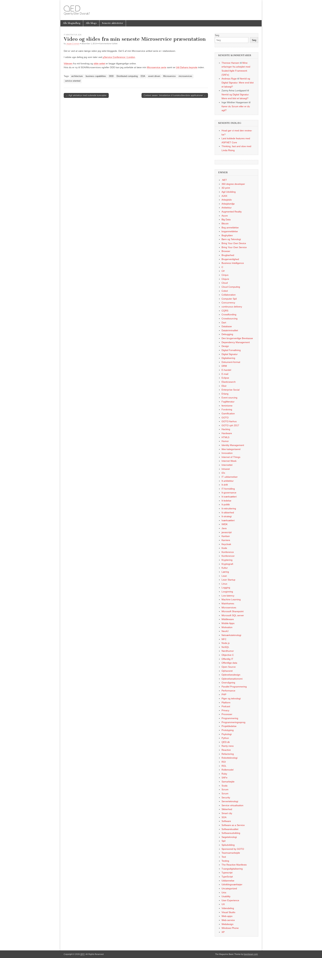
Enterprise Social (230, 389)
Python (225, 738)
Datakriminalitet (230, 330)
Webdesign (227, 924)
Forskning (227, 409)
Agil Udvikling (229, 191)
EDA (143, 76)
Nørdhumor (228, 651)
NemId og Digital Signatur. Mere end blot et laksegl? (238, 82)
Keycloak (226, 544)
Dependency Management (236, 342)
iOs (223, 472)
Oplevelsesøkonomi (232, 678)
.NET (224, 180)
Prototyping (228, 730)
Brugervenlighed (230, 259)
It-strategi (227, 516)
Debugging (227, 334)
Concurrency (228, 302)
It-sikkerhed (228, 512)
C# (223, 271)
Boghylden (227, 235)
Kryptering (227, 560)
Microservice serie (156, 67)
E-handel (226, 370)
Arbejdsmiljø (228, 203)
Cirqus (225, 275)
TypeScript (227, 876)
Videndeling (228, 908)
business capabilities (96, 76)
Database (227, 326)
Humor (225, 441)
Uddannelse (228, 880)
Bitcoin (225, 223)
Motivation (227, 627)
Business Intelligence (233, 263)
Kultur (225, 567)
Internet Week (229, 461)
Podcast (226, 706)
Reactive (226, 750)
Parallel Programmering (234, 686)
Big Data (226, 219)
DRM (224, 366)
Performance (228, 690)
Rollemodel (227, 769)
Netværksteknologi (231, 635)
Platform (226, 702)
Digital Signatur (230, 354)
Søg (217, 35)
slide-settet (99, 63)
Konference (228, 552)
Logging (226, 587)
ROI (224, 761)
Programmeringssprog (233, 722)
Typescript (227, 872)
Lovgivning (227, 591)
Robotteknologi (229, 757)
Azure (225, 215)
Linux (224, 583)
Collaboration (229, 294)
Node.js (226, 643)
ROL (224, 765)
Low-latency (228, 595)
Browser (226, 251)
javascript (227, 532)
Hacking (226, 429)
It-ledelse (226, 500)
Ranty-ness (228, 746)
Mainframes (228, 603)
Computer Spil (229, 298)
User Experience (230, 900)
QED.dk (226, 742)
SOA (79, 35)
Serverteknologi (230, 801)
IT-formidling (228, 488)
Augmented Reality (232, 211)
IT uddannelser (230, 476)
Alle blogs (91, 23)
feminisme (227, 405)
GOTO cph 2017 (230, 425)
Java (224, 528)
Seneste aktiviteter (112, 23)
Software (226, 821)
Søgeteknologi (229, 837)
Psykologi (227, 734)
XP (223, 932)
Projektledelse (229, 726)
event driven (154, 76)
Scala (224, 785)
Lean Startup (228, 579)
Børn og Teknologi (231, 239)
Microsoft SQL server (233, 615)
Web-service (228, 920)
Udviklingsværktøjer (232, 884)
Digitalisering (228, 358)
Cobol (225, 291)
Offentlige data (229, 662)
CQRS (225, 310)
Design (225, 346)
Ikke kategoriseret (231, 449)
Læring (225, 571)
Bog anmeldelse (230, 227)
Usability (226, 896)
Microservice (169, 76)
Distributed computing (127, 76)
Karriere (226, 540)
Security (226, 797)
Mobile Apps (228, 623)
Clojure (225, 279)
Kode (224, 548)
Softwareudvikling (231, 833)
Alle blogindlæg (71, 23)
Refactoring (228, 754)
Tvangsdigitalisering (232, 868)
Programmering (230, 718)
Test (224, 856)
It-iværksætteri (229, 496)
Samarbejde (228, 781)
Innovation (227, 453)
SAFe (224, 777)
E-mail (225, 374)
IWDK (225, 524)
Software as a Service (233, 825)
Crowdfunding (229, 314)
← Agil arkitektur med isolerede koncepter (86, 95)
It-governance (229, 492)
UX (223, 904)
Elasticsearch (229, 381)
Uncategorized (229, 888)
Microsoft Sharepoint (233, 611)
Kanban (226, 536)
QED (72, 8)
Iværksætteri (228, 520)
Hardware (227, 433)
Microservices (229, 607)
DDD (111, 76)
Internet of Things (231, 457)
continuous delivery (232, 306)
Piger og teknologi (231, 698)
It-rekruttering (229, 508)
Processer (227, 714)
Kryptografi (227, 564)
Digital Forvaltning (231, 350)
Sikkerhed (227, 809)
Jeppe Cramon (72, 43)
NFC (224, 639)
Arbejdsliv (227, 199)
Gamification (228, 413)
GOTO (225, 417)
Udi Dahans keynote (186, 67)
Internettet (227, 465)
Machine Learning (231, 599)
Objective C (228, 655)
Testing (225, 860)
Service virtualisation (232, 805)
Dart (224, 322)
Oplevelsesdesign (231, 674)
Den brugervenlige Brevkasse (237, 338)
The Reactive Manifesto (234, 864)
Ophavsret (227, 670)
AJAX (224, 196)
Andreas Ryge (229, 78)
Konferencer (228, 556)
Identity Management (233, 445)
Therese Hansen (230, 62)
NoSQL (225, 647)
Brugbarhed (228, 255)
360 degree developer (233, 184)
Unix (224, 892)
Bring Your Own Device (234, 243)
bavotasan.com (251, 954)
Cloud (225, 282)
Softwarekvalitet (230, 829)
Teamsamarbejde (231, 852)
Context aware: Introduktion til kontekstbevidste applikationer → (175, 95)
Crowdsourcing (229, 318)
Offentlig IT (227, 659)
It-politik (226, 504)
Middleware (228, 619)
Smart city (227, 813)
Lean (224, 575)
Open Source (229, 666)
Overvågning (228, 682)
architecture (77, 76)
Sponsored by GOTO (233, 849)
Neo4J (225, 631)
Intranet (226, 469)
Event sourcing (229, 397)
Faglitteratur (228, 401)
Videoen (68, 63)
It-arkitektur (70, 35)
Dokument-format (231, 362)
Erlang (225, 393)
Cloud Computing (231, 286)
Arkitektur (227, 207)
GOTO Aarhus (229, 421)
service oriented (72, 81)
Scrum (225, 789)
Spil (223, 841)
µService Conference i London (119, 57)
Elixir (224, 386)
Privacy (225, 710)
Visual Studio (228, 912)
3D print (226, 187)
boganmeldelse (230, 231)
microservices (185, 76)
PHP (224, 694)
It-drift (225, 484)
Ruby (224, 773)
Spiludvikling (228, 845)
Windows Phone (230, 928)
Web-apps (227, 916)
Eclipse (225, 377)
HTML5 (225, 437)
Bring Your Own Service (234, 247)
